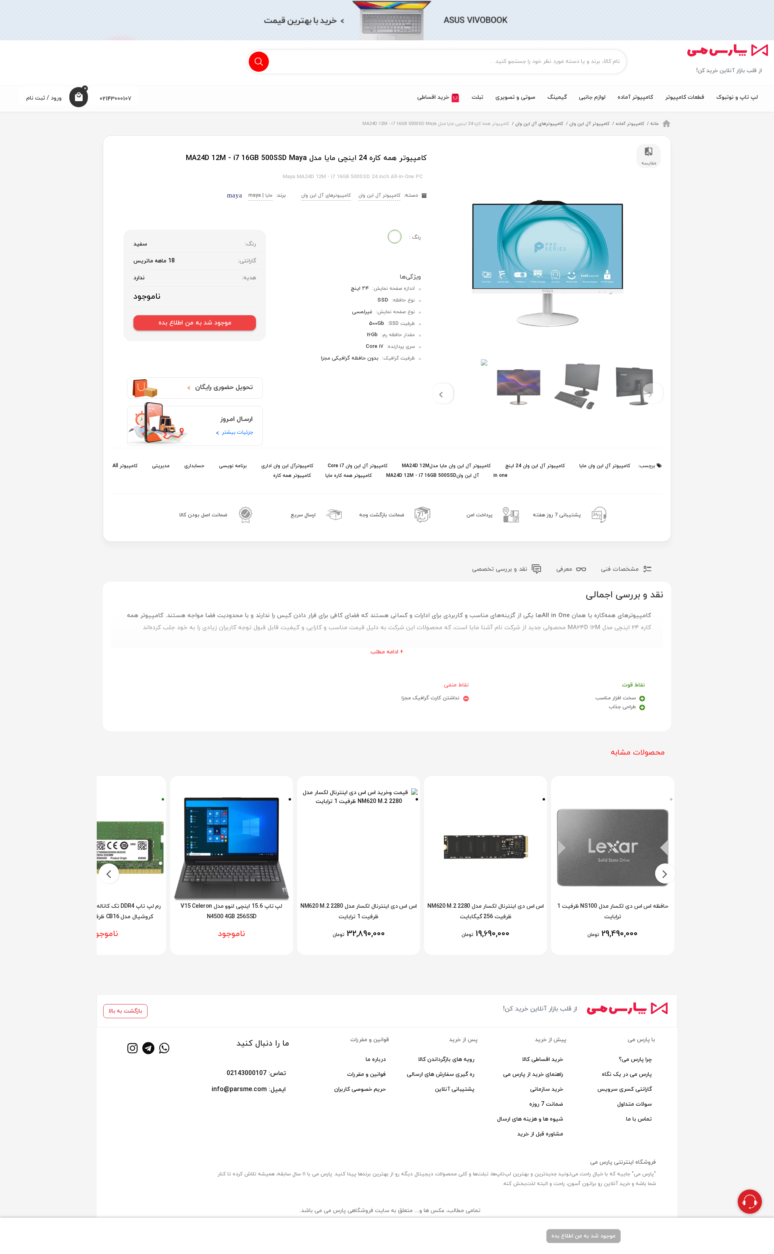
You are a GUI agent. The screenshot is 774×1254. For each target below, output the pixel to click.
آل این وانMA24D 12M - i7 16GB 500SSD (432, 475)
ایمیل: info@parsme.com (249, 1089)
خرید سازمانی (546, 1089)
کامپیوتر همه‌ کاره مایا (348, 475)
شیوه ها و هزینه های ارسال (530, 1119)
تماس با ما (639, 1119)
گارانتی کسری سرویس (624, 1089)
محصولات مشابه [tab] (638, 752)
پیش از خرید (550, 1040)
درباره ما (376, 1059)
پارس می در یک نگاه (627, 1074)
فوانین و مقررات (366, 1074)
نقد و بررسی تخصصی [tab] (500, 569)
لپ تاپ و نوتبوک (737, 97)
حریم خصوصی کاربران (360, 1089)
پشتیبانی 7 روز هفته (557, 515)
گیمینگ (557, 97)
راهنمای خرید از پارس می (533, 1074)
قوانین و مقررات (369, 1040)
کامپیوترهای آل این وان (539, 124)
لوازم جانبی (592, 97)
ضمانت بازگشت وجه (381, 515)
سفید (140, 244)
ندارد (139, 278)
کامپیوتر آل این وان (589, 124)
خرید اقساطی (434, 97)
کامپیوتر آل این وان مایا (604, 466)
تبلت (477, 97)
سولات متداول (634, 1104)
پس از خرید (463, 1040)
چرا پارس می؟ (635, 1059)
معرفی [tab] (565, 569)
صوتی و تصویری (515, 97)
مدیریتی (160, 466)
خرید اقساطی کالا (542, 1059)
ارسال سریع (303, 515)
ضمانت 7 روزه (546, 1104)
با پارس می (641, 1040)
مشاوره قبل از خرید (540, 1134)
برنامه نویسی (232, 466)
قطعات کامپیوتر (684, 97)
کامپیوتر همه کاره (292, 475)
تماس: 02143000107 (256, 1073)
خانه (654, 124)
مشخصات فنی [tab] (621, 569)
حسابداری (193, 466)
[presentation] (653, 393)
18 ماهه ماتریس (154, 261)
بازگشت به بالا (125, 1011)
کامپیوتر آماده (635, 97)
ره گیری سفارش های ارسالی (440, 1074)
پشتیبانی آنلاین (454, 1089)
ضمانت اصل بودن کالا (203, 515)
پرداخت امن (479, 515)
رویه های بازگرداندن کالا (446, 1059)
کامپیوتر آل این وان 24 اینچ (534, 466)
